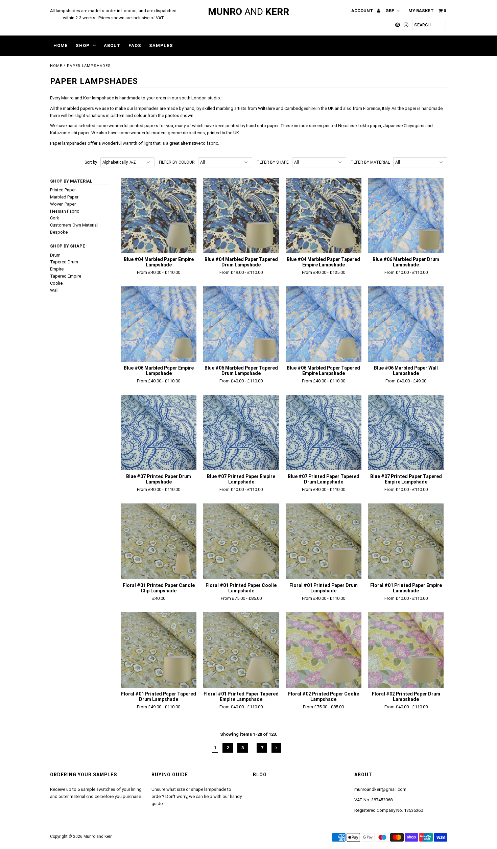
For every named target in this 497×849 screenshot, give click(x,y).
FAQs (134, 45)
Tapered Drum (64, 261)
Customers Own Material (74, 225)
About (112, 45)
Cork (54, 217)
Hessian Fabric (64, 211)
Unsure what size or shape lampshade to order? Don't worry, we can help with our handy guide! (196, 796)
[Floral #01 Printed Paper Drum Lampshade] (323, 541)
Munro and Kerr (98, 836)
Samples (161, 45)
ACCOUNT (362, 10)
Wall (54, 290)
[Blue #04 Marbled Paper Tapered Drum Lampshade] (241, 215)
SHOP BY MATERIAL (71, 181)
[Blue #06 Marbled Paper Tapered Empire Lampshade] (323, 324)
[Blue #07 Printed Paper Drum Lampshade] (158, 432)
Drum (55, 255)
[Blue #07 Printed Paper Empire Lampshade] (241, 432)
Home (60, 45)
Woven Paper (63, 204)
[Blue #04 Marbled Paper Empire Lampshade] (158, 215)
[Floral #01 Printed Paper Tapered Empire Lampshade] (241, 649)
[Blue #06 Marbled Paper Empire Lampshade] (158, 324)
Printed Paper (63, 189)
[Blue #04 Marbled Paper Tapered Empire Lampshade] (323, 215)
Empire (57, 269)
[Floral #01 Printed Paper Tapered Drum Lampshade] (158, 649)
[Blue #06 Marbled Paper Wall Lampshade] (406, 324)
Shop (83, 45)
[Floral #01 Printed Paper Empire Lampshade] (406, 541)
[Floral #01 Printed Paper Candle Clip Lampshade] (158, 541)
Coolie (56, 283)
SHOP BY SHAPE (67, 246)
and (248, 11)
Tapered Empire (65, 276)
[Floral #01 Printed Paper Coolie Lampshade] (241, 541)
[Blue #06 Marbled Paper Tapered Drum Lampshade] (241, 324)
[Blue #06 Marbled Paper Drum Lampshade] (406, 215)
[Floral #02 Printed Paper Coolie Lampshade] (323, 649)
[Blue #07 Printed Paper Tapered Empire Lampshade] (406, 432)
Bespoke (59, 232)
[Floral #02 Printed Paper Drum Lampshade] (406, 649)
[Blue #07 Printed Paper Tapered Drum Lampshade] (323, 432)
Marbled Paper (64, 196)
